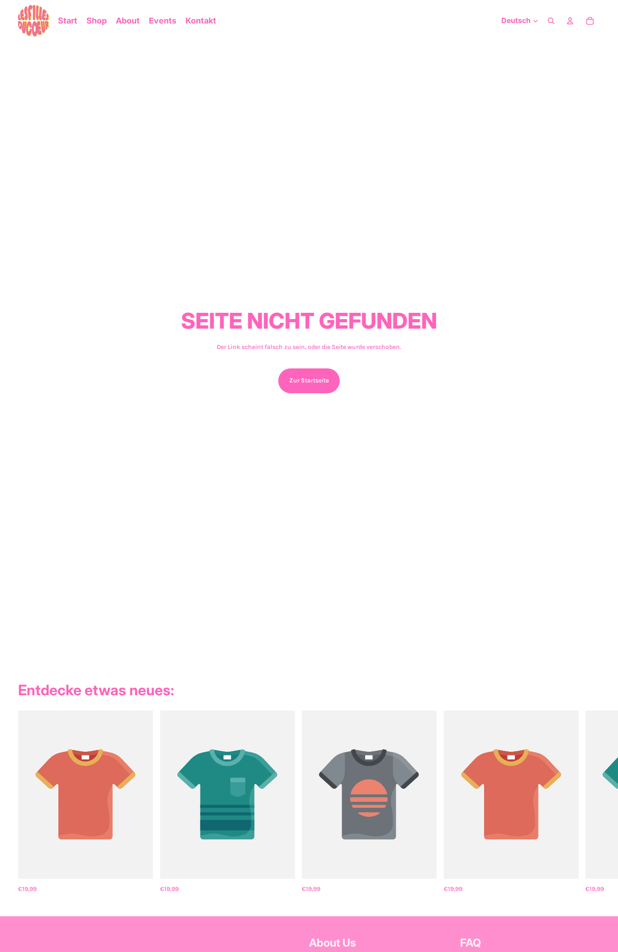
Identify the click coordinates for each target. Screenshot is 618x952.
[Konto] (570, 21)
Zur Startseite (309, 380)
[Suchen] (551, 21)
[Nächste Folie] (590, 803)
